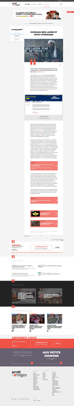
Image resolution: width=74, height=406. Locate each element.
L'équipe (53, 379)
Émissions (40, 4)
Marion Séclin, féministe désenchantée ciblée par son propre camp (54, 327)
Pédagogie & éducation (36, 388)
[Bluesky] (15, 399)
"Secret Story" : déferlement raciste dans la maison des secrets (36, 327)
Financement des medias (36, 389)
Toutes (43, 372)
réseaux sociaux (33, 231)
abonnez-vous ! (41, 71)
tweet (41, 131)
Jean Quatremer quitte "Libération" (20, 273)
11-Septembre (54, 231)
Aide (53, 386)
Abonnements (54, 372)
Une (44, 141)
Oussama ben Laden (47, 231)
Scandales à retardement (39, 232)
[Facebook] (13, 399)
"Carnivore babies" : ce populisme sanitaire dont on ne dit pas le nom (19, 327)
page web (40, 75)
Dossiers (44, 377)
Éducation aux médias (55, 377)
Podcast (53, 395)
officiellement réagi (41, 144)
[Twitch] (23, 399)
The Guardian (40, 231)
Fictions (34, 372)
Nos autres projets (54, 380)
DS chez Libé (38, 400)
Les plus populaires (45, 379)
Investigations (35, 377)
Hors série (34, 400)
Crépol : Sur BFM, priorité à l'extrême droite (57, 240)
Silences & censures (35, 387)
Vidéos (44, 378)
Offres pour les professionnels (56, 387)
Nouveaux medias (35, 381)
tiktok (31, 232)
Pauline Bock (17, 35)
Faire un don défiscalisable (55, 388)
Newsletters (54, 389)
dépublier (41, 157)
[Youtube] (18, 399)
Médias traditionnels (36, 386)
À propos (53, 378)
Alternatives (34, 380)
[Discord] (26, 399)
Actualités (33, 4)
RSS (52, 394)
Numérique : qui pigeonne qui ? (47, 272)
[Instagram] (20, 399)
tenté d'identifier (39, 129)
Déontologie (35, 379)
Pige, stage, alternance (55, 385)
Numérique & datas (35, 378)
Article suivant (61, 238)
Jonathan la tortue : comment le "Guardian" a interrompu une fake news (22, 266)
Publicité (34, 385)
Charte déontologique (55, 381)
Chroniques (46, 4)
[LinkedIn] (28, 399)
